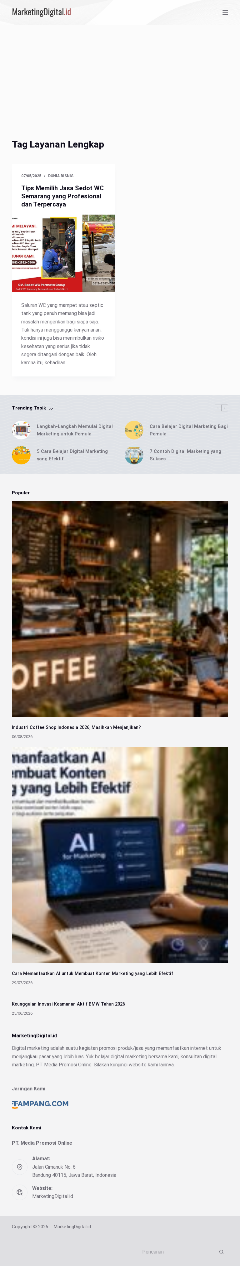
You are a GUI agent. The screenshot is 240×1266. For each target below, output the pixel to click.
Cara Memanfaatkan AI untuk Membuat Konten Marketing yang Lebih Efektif (92, 973)
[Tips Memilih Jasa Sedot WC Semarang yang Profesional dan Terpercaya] (63, 253)
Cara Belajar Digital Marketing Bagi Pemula (189, 430)
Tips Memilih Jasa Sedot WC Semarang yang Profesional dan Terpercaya (62, 196)
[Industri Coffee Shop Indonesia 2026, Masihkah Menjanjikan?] (120, 609)
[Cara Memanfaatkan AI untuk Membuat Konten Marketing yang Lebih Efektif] (120, 855)
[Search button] (222, 1252)
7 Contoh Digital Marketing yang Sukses (185, 455)
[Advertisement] (120, 71)
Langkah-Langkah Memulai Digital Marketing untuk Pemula (75, 430)
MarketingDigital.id (52, 1196)
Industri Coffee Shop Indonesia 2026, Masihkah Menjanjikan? (76, 727)
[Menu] (225, 12)
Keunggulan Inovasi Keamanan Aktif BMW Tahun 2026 (68, 1004)
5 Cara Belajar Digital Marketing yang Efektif (72, 455)
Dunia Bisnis (60, 176)
